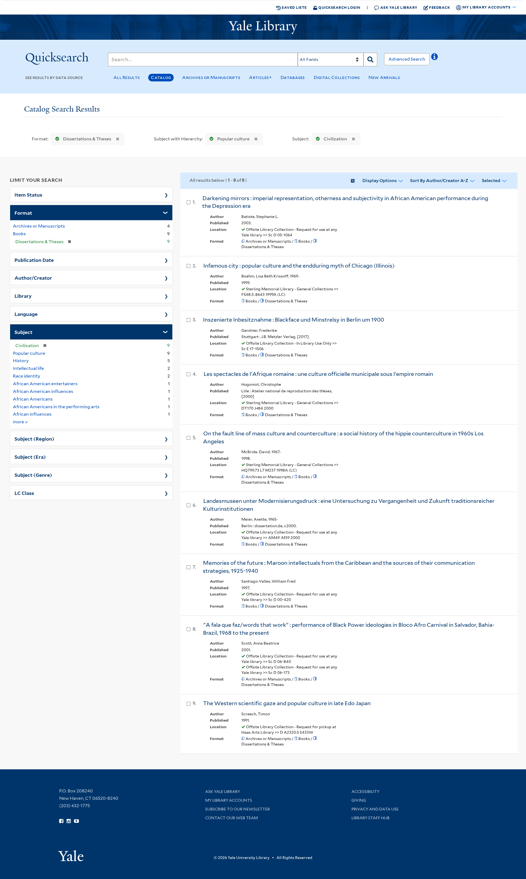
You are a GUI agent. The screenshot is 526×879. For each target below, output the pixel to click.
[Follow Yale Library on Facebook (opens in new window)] (61, 821)
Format (23, 212)
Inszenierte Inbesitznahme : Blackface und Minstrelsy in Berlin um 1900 (293, 319)
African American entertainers (45, 383)
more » (20, 421)
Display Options (379, 180)
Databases (293, 77)
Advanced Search (406, 59)
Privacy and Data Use (375, 809)
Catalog (161, 77)
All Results (126, 77)
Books (19, 233)
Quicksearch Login (339, 7)
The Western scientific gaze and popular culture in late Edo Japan (287, 703)
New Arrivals (384, 77)
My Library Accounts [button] (486, 7)
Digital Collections (337, 77)
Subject (23, 331)
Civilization (335, 138)
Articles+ (260, 77)
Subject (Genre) (33, 474)
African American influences (43, 391)
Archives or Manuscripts (211, 77)
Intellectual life (28, 368)
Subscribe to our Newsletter (237, 809)
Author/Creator (33, 277)
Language (26, 313)
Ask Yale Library (398, 7)
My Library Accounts (228, 800)
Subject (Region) (34, 438)
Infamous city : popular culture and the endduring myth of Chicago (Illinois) (299, 265)
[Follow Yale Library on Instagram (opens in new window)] (69, 821)
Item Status (28, 194)
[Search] (370, 59)
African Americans (33, 399)
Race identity (26, 376)
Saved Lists (294, 7)
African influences (32, 414)
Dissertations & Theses (87, 138)
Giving (358, 800)
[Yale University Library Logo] (263, 27)
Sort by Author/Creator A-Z (439, 180)
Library (23, 295)
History (21, 360)
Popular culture (233, 138)
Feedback (439, 7)
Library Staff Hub (370, 818)
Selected (491, 180)
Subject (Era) (30, 456)
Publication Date (34, 259)
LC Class (24, 492)
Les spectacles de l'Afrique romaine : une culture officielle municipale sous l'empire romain (318, 374)
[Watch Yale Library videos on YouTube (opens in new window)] (76, 821)
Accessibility (365, 791)
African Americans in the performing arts (56, 406)
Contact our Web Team (231, 818)
